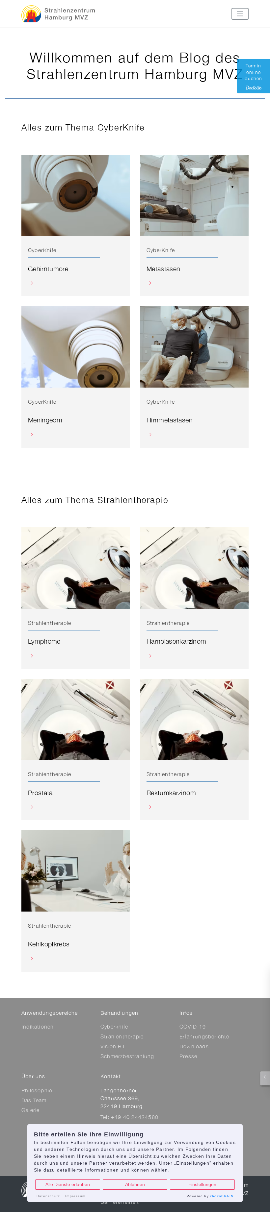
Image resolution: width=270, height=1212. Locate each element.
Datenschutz (48, 1196)
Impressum (75, 1196)
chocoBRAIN (221, 1196)
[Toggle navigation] (240, 14)
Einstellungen (202, 1184)
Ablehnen (135, 1184)
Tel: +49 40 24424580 (129, 1117)
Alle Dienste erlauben (67, 1184)
